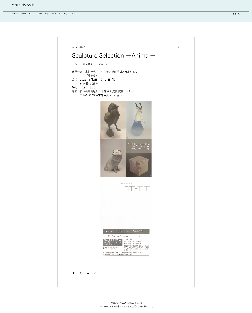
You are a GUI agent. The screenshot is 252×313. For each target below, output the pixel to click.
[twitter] (238, 13)
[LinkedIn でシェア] (87, 273)
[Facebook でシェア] (73, 273)
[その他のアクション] (178, 47)
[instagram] (234, 13)
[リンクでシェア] (94, 273)
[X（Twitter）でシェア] (80, 273)
